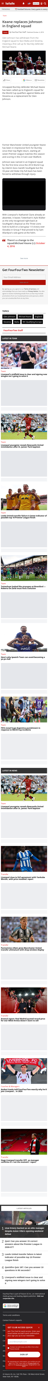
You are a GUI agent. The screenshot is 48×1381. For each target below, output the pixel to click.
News (5, 32)
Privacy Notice (33, 291)
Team (5, 16)
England (38, 316)
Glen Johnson (9, 316)
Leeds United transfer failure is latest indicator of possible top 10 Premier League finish (23, 1257)
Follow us (29, 80)
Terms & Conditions (22, 1365)
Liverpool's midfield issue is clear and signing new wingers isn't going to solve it (25, 1280)
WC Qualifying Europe (32, 322)
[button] (2, 3)
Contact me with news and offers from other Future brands (24, 1348)
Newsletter (41, 80)
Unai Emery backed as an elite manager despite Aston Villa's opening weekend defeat (24, 1231)
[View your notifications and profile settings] (23, 3)
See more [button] (24, 258)
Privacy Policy (32, 1363)
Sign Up (24, 1354)
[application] (24, 193)
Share (8, 80)
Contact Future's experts (12, 1320)
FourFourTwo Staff (19, 32)
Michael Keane (25, 316)
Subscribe (36, 3)
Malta (16, 322)
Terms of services (30, 289)
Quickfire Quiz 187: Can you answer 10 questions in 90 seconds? (24, 1268)
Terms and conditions (11, 1315)
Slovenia (7, 322)
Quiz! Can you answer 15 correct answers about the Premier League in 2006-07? (23, 1244)
